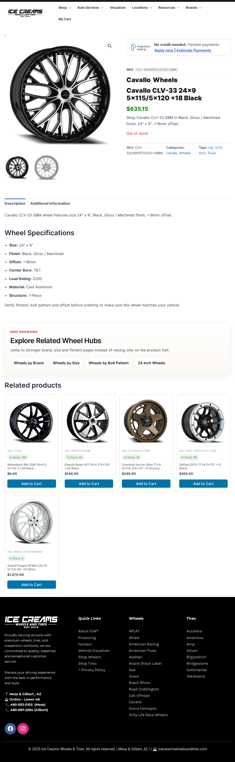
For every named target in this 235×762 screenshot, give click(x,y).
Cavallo (138, 80)
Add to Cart (31, 483)
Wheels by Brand (29, 363)
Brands (191, 7)
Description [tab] (15, 203)
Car (210, 147)
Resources (166, 7)
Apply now (163, 50)
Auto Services (88, 7)
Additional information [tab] (50, 203)
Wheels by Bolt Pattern (109, 363)
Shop (63, 7)
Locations (140, 7)
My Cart (65, 19)
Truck (211, 153)
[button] (69, 7)
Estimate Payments (193, 50)
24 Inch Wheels (151, 363)
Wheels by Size (66, 363)
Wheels (165, 80)
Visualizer (118, 7)
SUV (202, 153)
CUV (218, 147)
